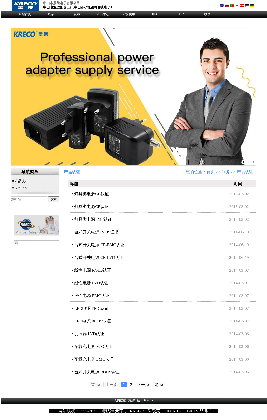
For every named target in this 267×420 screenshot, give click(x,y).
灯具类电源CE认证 (91, 206)
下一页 (143, 384)
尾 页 (159, 384)
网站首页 (25, 14)
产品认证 (21, 181)
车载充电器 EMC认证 (93, 359)
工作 (181, 14)
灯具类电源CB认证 (91, 194)
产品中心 (103, 14)
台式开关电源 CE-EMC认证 (99, 244)
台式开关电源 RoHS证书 (96, 232)
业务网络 (129, 14)
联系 (207, 14)
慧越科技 (134, 400)
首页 (211, 171)
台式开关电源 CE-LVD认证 (98, 257)
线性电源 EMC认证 (91, 295)
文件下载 (21, 188)
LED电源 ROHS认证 (92, 321)
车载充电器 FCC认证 (93, 346)
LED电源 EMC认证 (91, 308)
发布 (77, 14)
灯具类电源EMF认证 (93, 219)
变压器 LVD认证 (89, 333)
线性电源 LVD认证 (91, 283)
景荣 (51, 14)
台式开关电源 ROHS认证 (97, 372)
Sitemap (148, 400)
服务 (155, 14)
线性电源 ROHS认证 (92, 270)
